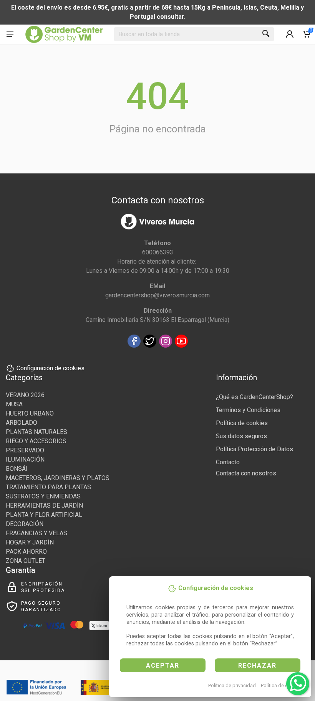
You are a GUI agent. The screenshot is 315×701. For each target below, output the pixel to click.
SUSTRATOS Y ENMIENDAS (43, 496)
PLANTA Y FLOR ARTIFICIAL (44, 514)
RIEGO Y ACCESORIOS (36, 441)
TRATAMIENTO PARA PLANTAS (48, 487)
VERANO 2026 (25, 395)
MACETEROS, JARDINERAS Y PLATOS (57, 478)
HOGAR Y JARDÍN (30, 542)
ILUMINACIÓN (25, 459)
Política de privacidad (232, 685)
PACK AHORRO (26, 551)
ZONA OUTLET (25, 560)
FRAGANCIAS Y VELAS (36, 533)
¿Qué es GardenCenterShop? (254, 397)
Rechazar (257, 665)
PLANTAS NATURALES (36, 431)
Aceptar (162, 665)
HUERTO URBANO (30, 413)
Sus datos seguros (241, 436)
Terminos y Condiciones (248, 410)
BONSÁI (17, 468)
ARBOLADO (21, 422)
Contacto (228, 462)
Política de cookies (282, 685)
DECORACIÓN (24, 524)
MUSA (14, 404)
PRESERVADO (25, 450)
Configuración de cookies (51, 368)
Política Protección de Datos (254, 449)
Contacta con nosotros (246, 473)
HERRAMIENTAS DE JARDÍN (44, 505)
